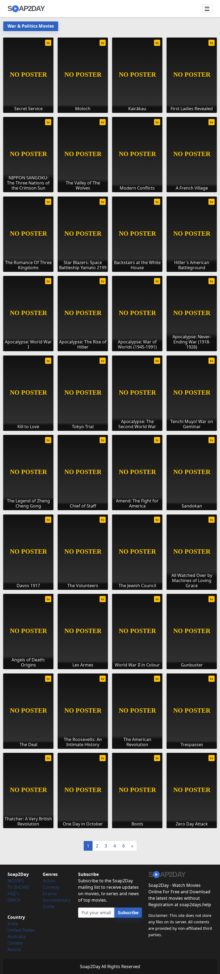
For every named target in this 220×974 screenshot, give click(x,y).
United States (21, 930)
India (13, 924)
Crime (49, 906)
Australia (16, 936)
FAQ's (13, 894)
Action (49, 881)
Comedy (51, 887)
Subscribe (128, 913)
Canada (15, 943)
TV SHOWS (18, 887)
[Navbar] (207, 8)
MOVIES (16, 881)
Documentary (57, 900)
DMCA (14, 900)
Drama (50, 894)
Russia (14, 949)
